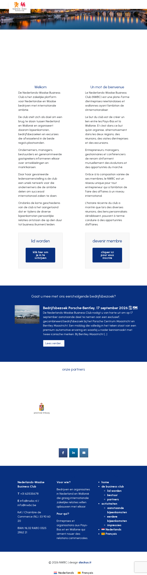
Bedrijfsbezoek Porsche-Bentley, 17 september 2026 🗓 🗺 (90, 308)
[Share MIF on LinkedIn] (73, 452)
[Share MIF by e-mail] (84, 452)
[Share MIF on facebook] (63, 452)
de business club (112, 486)
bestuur (112, 495)
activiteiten (109, 503)
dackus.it (85, 562)
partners (113, 499)
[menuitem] (115, 529)
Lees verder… (55, 343)
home (105, 482)
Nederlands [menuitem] (66, 572)
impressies (114, 525)
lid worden (114, 490)
